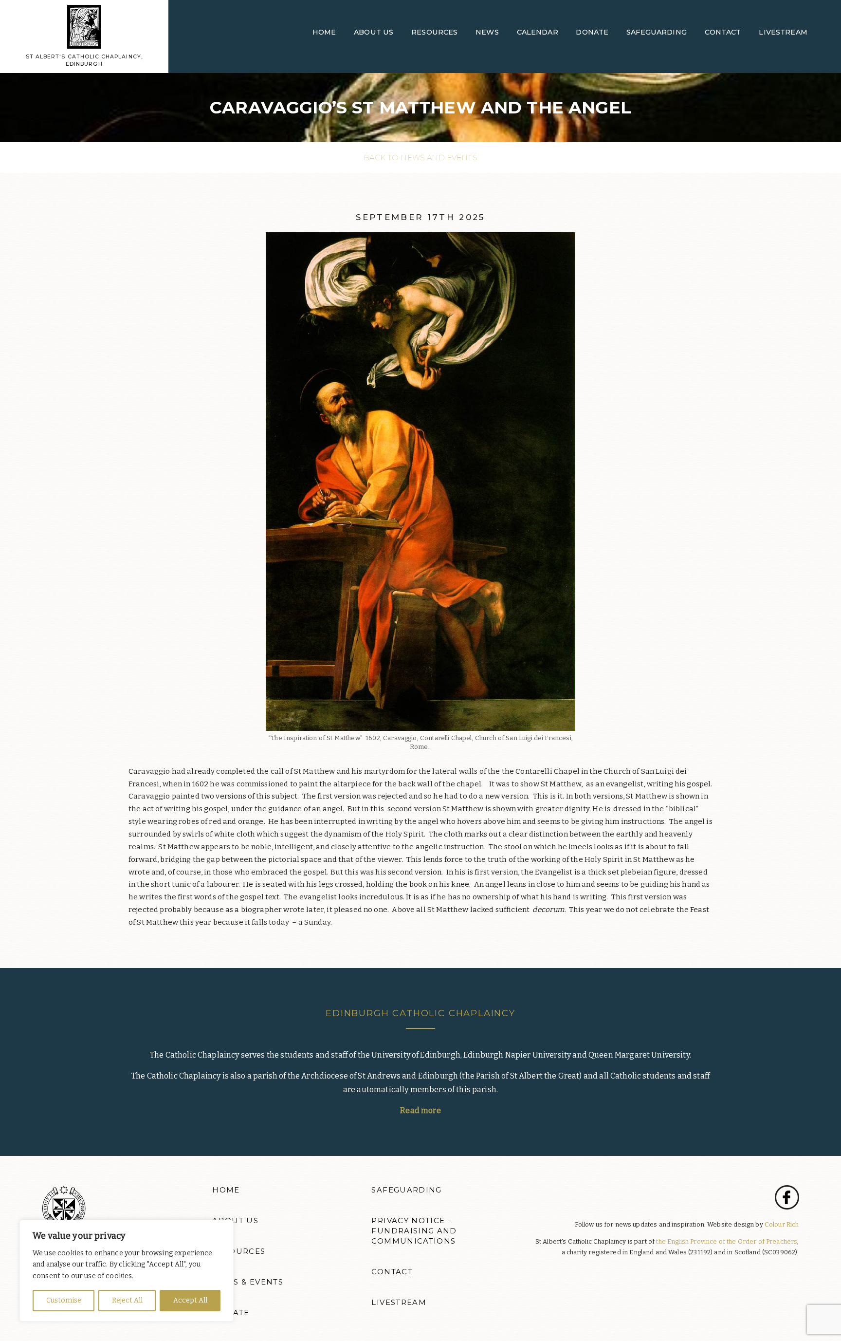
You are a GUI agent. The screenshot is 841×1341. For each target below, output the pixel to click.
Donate (592, 32)
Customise (63, 1300)
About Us (373, 32)
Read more (420, 1110)
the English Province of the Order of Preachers (726, 1241)
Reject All (127, 1300)
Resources (434, 32)
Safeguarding (656, 32)
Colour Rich (782, 1224)
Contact (723, 32)
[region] (126, 1271)
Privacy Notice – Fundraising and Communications (414, 1231)
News (487, 32)
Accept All (190, 1300)
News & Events (247, 1282)
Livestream (783, 32)
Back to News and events (420, 157)
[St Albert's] (84, 26)
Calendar (537, 32)
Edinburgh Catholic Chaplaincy (420, 1013)
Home (324, 32)
